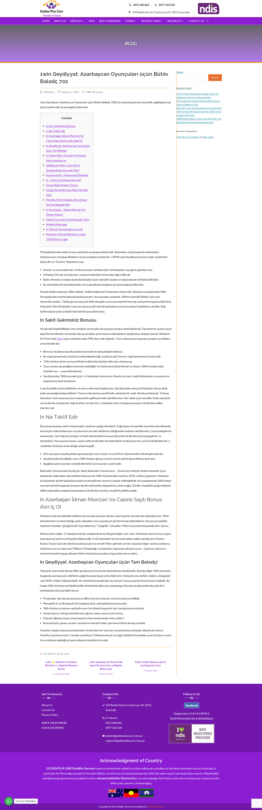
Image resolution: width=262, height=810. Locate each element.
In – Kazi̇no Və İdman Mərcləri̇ (63, 180)
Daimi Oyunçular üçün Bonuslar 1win (67, 219)
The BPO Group (155, 806)
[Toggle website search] (207, 21)
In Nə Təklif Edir (55, 131)
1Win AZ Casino (94, 92)
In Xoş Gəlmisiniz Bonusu (61, 126)
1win (60, 338)
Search (179, 72)
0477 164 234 (114, 727)
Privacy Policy (50, 714)
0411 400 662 (114, 722)
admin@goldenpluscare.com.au (124, 735)
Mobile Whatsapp (56, 224)
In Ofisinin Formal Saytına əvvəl (64, 229)
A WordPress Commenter (187, 137)
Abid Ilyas (49, 92)
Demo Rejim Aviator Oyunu (62, 185)
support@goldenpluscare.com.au (125, 740)
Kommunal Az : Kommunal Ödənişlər (67, 175)
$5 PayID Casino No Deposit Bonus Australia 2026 (199, 108)
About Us (47, 705)
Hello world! (208, 137)
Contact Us (48, 710)
